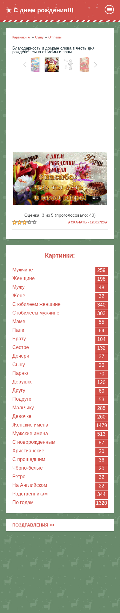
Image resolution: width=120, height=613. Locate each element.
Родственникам (30, 493)
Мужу (18, 287)
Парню (20, 373)
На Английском (29, 485)
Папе (18, 330)
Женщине (23, 278)
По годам (23, 502)
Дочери (20, 356)
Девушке (22, 381)
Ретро (19, 476)
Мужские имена (30, 433)
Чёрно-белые (27, 468)
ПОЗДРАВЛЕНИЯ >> (33, 525)
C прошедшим (28, 459)
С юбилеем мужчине (35, 312)
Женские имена (30, 424)
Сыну (18, 364)
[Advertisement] (60, 113)
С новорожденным (33, 442)
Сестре (20, 347)
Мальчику (23, 407)
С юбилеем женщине (36, 304)
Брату (19, 338)
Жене (18, 295)
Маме (18, 321)
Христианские (28, 450)
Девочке (21, 416)
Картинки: (60, 255)
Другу (18, 390)
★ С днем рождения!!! (40, 10)
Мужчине (22, 269)
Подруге (21, 399)
